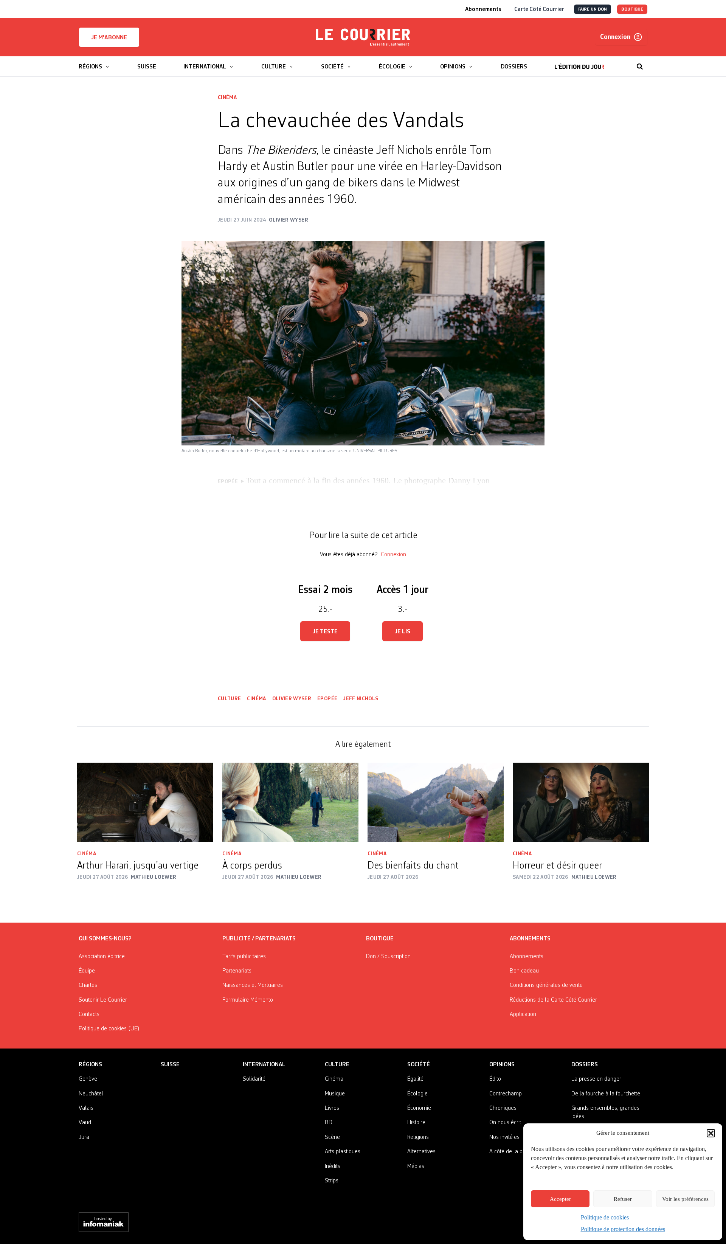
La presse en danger (596, 1079)
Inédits (332, 1166)
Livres (332, 1108)
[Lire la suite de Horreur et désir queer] (581, 802)
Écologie (417, 1094)
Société (418, 1065)
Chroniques (503, 1108)
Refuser (623, 1199)
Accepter (560, 1199)
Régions (90, 1065)
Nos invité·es (504, 1137)
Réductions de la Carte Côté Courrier (553, 1000)
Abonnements (526, 957)
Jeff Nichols (360, 698)
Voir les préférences (685, 1199)
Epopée (327, 698)
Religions (418, 1137)
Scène (332, 1137)
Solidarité (254, 1079)
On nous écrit (505, 1123)
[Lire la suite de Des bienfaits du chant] (436, 802)
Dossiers (584, 1065)
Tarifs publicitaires (244, 957)
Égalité (415, 1079)
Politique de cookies (605, 1217)
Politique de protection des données (623, 1229)
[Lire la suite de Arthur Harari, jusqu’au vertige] (145, 802)
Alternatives (421, 1152)
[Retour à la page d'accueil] (363, 37)
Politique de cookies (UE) (109, 1029)
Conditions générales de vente (546, 985)
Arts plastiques (342, 1152)
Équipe (87, 971)
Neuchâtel (91, 1094)
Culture (229, 698)
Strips (331, 1181)
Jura (84, 1137)
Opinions (502, 1065)
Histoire (416, 1123)
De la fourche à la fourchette (605, 1094)
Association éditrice (102, 957)
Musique (335, 1094)
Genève (88, 1079)
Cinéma (227, 97)
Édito (495, 1079)
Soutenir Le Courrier (103, 1000)
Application (523, 1014)
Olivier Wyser (292, 698)
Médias (415, 1166)
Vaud (85, 1123)
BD (328, 1123)
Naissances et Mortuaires (252, 985)
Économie (419, 1108)
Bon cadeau (524, 971)
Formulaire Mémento (247, 1000)
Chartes (88, 985)
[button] (711, 1133)
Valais (86, 1108)
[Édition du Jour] (579, 62)
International (264, 1065)
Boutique (380, 939)
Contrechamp (505, 1094)
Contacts (89, 1014)
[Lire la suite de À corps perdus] (290, 802)
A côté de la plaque (512, 1152)
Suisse (170, 1065)
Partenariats (236, 971)
